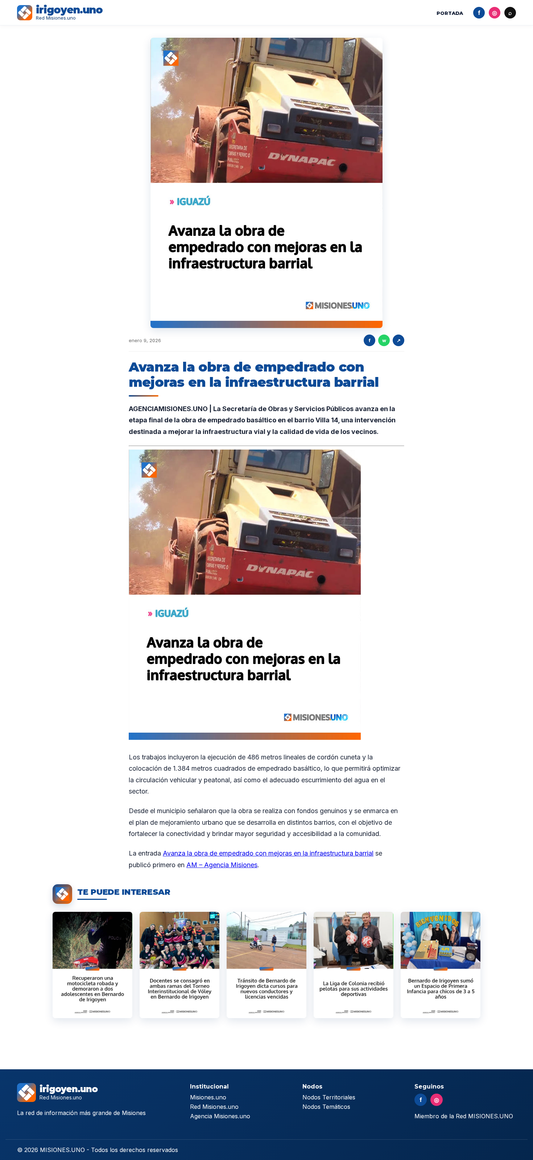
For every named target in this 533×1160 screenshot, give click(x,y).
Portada (450, 13)
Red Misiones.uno (214, 1106)
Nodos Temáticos (326, 1106)
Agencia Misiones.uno (220, 1116)
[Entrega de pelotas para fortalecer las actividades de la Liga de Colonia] (353, 965)
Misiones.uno (208, 1097)
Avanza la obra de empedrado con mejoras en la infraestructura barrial (268, 853)
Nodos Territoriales (328, 1097)
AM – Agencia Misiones (221, 865)
